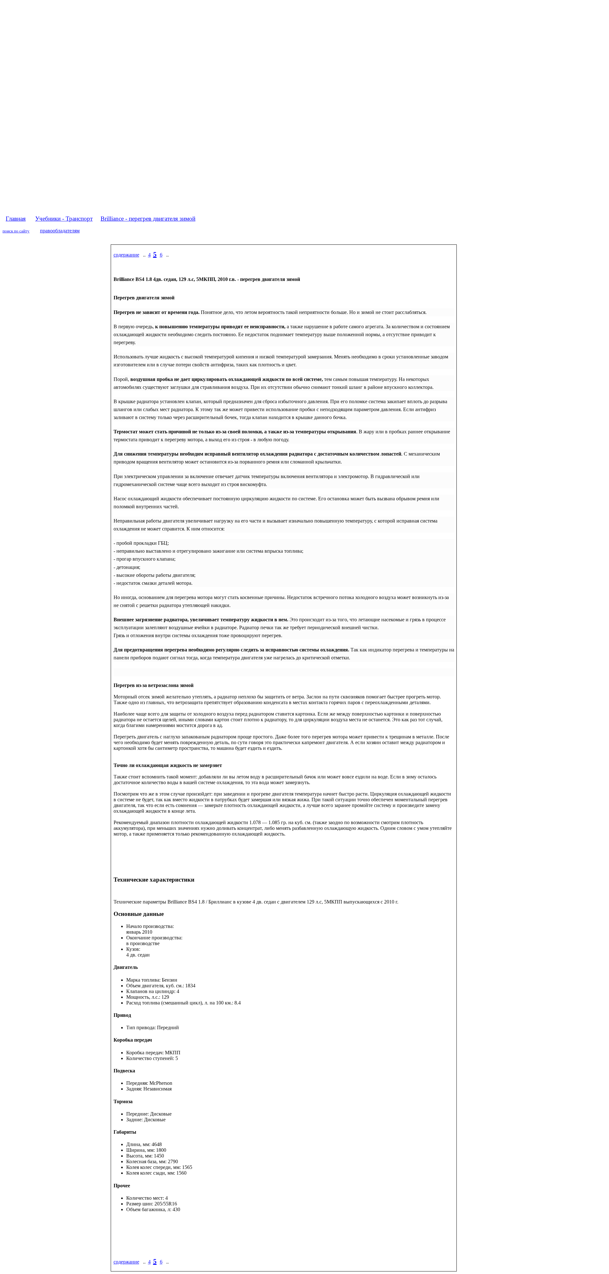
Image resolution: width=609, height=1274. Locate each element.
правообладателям (60, 230)
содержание (126, 254)
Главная (16, 218)
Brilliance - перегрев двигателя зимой (148, 218)
